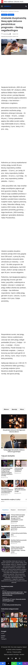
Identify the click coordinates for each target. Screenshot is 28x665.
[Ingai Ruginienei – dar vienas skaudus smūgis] (21, 483)
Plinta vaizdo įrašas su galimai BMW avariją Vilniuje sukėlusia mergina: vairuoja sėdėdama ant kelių (6, 471)
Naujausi (13, 510)
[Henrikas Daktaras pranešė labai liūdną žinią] (5, 542)
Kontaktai (22, 654)
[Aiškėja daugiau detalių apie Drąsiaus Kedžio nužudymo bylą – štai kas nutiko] (5, 549)
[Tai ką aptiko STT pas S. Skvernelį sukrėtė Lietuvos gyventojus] (5, 528)
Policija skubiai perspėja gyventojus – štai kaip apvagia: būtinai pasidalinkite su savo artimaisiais (18, 518)
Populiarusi (5, 510)
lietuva (7, 409)
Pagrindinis (5, 11)
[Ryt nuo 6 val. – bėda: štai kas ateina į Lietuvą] (14, 620)
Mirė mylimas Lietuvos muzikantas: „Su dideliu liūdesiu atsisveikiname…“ (7, 491)
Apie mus (9, 652)
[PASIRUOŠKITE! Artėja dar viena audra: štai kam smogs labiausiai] (14, 625)
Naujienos (11, 11)
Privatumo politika (17, 652)
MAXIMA (3, 635)
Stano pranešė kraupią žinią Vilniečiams (19, 469)
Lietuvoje (16, 11)
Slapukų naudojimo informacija (11, 654)
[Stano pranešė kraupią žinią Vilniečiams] (21, 463)
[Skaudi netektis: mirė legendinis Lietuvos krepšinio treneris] (23, 625)
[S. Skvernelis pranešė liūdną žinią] (5, 535)
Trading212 (3, 639)
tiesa (22, 409)
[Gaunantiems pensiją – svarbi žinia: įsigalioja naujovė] (5, 625)
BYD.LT (3, 637)
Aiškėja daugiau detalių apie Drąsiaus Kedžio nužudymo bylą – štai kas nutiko (18, 549)
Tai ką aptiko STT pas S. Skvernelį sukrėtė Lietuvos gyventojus (18, 527)
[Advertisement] (14, 71)
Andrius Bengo (6, 34)
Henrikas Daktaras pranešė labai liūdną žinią (19, 541)
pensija (15, 409)
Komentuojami (22, 510)
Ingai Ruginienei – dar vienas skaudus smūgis (20, 490)
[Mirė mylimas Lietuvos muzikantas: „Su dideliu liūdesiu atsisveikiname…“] (7, 483)
